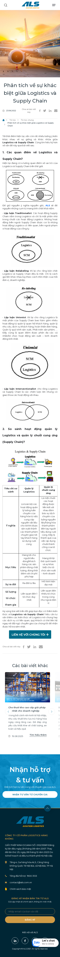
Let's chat (48, 940)
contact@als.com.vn (21, 882)
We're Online (48, 943)
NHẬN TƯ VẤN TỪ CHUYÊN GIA (30, 794)
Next (51, 711)
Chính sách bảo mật (20, 889)
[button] (45, 943)
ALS (30, 5)
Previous (8, 711)
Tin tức (13, 120)
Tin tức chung (27, 120)
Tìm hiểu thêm (38, 734)
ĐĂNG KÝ (30, 919)
